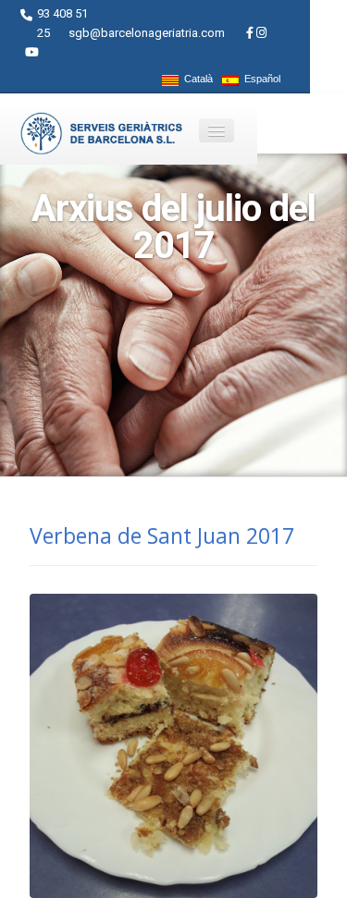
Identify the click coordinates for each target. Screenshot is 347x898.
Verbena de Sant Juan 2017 (162, 535)
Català (196, 79)
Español (259, 79)
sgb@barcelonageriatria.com (146, 33)
